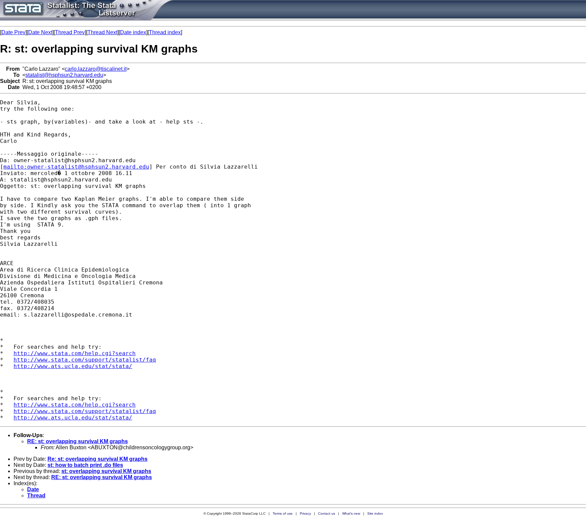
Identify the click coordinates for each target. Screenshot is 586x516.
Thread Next (102, 32)
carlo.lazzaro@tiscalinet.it (95, 69)
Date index (133, 32)
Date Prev (13, 32)
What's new (351, 513)
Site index (375, 513)
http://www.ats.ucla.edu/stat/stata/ (73, 366)
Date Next (40, 32)
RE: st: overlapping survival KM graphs (77, 441)
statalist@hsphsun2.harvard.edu (64, 75)
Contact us (326, 513)
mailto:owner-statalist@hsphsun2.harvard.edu (76, 167)
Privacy (305, 513)
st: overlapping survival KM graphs (106, 471)
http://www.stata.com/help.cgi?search (75, 353)
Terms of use (283, 513)
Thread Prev (70, 32)
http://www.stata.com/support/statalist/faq (85, 360)
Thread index (165, 32)
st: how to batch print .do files (85, 465)
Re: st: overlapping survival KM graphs (97, 459)
